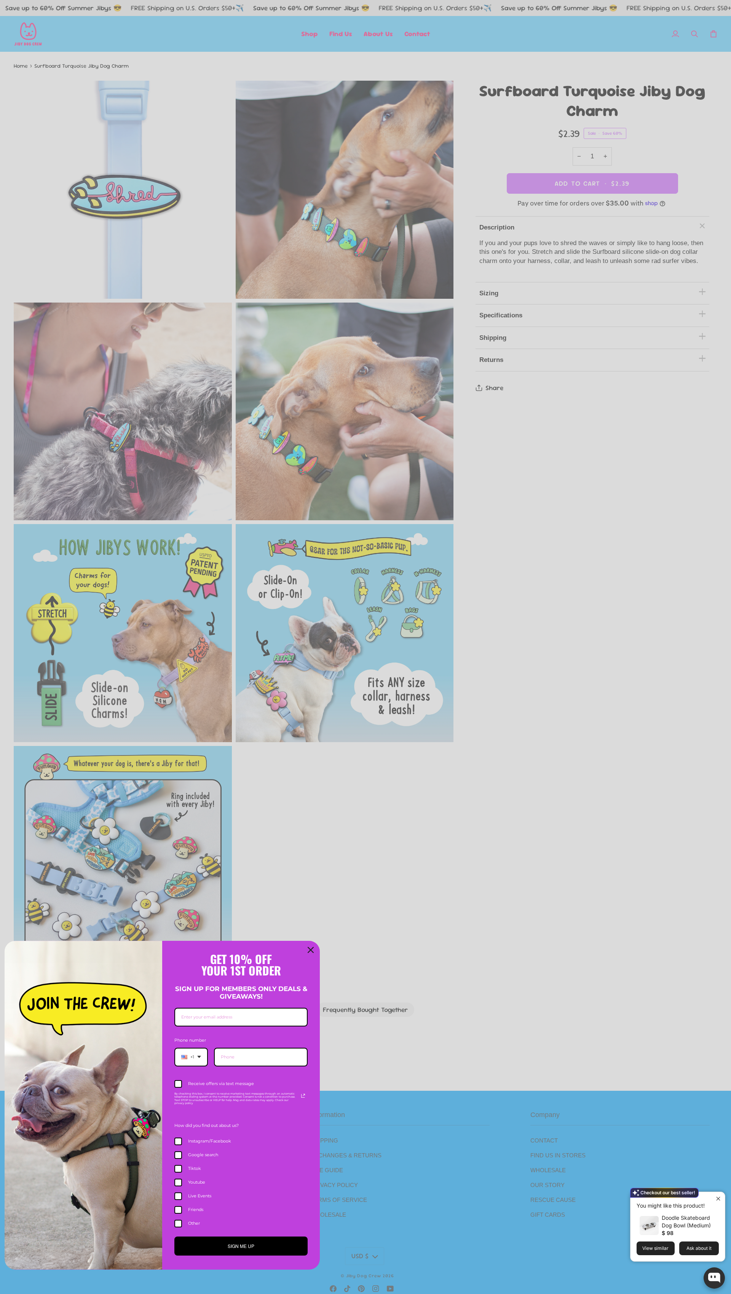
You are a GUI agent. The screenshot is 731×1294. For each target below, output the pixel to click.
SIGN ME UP (241, 1246)
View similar (655, 1248)
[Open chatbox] (714, 1278)
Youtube (196, 1182)
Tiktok (194, 1168)
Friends (195, 1209)
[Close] (311, 950)
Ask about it (699, 1248)
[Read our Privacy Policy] (303, 1095)
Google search (203, 1154)
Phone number (190, 1040)
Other (194, 1223)
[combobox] (191, 1057)
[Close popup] (718, 1198)
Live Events (199, 1195)
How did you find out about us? (206, 1125)
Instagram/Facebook (209, 1141)
